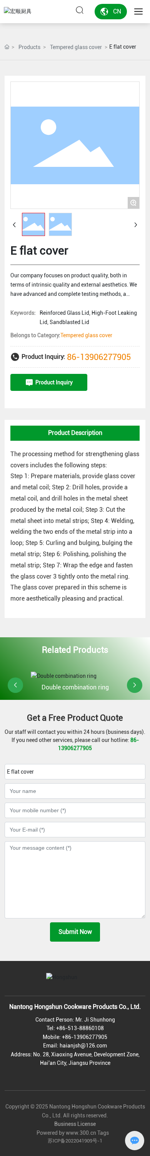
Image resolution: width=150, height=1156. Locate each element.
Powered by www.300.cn (65, 1133)
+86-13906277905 (84, 1037)
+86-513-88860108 (80, 1028)
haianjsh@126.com (83, 1045)
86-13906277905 (99, 357)
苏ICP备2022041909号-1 (75, 1141)
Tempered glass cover (76, 47)
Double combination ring (75, 687)
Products (29, 47)
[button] (15, 685)
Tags (103, 1133)
